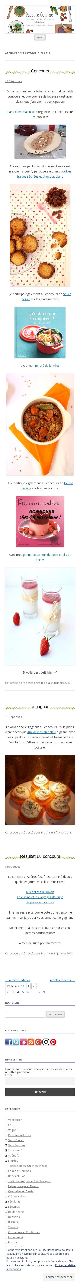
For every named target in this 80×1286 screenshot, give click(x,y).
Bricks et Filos (16, 1176)
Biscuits (13, 1222)
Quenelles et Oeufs (20, 1191)
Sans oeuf (15, 1150)
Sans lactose (16, 1145)
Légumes (14, 1206)
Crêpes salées (17, 1196)
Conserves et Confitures (24, 1232)
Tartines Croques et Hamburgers (29, 1181)
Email (9, 1075)
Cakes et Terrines (19, 1171)
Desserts (14, 1217)
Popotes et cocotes (40, 902)
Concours (40, 71)
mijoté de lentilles (47, 366)
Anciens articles (17, 980)
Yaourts (13, 1227)
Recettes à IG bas (19, 1135)
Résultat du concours (40, 856)
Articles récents (62, 980)
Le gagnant (40, 706)
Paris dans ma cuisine (22, 112)
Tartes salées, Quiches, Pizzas (28, 1166)
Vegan (12, 1130)
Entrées (13, 1160)
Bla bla (45, 683)
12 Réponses (13, 717)
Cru (10, 1125)
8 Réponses (12, 866)
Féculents (14, 1201)
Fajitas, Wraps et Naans (23, 1186)
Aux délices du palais (41, 732)
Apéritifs (13, 1155)
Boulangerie (16, 1212)
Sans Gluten (16, 1140)
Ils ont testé (15, 1237)
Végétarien (15, 1120)
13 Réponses (13, 81)
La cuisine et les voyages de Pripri (40, 897)
